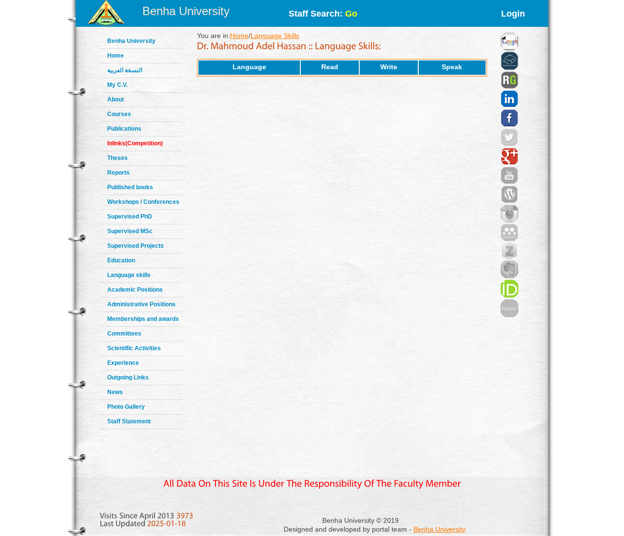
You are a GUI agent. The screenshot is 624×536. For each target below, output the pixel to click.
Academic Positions (135, 289)
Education (121, 260)
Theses (117, 158)
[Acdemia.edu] (509, 49)
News (115, 392)
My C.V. (117, 84)
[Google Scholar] (509, 29)
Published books (130, 187)
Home (115, 55)
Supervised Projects (135, 245)
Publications (124, 128)
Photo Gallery (126, 406)
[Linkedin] (509, 87)
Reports (118, 172)
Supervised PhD (129, 216)
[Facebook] (509, 106)
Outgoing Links (128, 377)
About (115, 99)
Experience (123, 362)
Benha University (186, 11)
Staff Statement (129, 421)
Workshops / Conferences (143, 202)
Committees (124, 333)
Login (513, 14)
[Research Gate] (509, 68)
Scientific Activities (134, 348)
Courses (119, 114)
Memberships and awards (143, 319)
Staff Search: (323, 14)
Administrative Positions (141, 304)
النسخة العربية (124, 70)
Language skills (129, 275)
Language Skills (275, 36)
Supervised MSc (130, 231)
